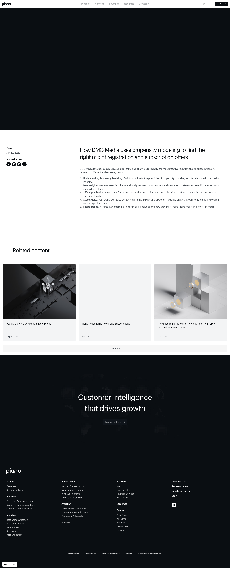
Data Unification (14, 535)
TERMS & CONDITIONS (111, 554)
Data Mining (12, 531)
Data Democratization (17, 520)
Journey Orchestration (72, 486)
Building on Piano (15, 490)
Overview (11, 486)
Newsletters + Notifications (74, 512)
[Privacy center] (198, 4)
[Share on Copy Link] (24, 164)
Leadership (122, 526)
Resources (122, 504)
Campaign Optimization (73, 516)
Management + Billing (72, 490)
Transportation (124, 490)
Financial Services (125, 494)
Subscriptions (68, 482)
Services (65, 523)
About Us (121, 519)
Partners (121, 523)
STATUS (129, 554)
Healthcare (122, 498)
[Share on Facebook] (19, 164)
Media (120, 486)
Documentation (179, 482)
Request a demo (180, 486)
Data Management (15, 524)
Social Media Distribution (73, 509)
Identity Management (72, 498)
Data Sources (13, 527)
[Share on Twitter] (8, 164)
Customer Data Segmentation (21, 505)
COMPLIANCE (91, 554)
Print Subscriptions (70, 494)
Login (174, 496)
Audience (11, 496)
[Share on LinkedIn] (14, 164)
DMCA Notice (73, 554)
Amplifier (66, 504)
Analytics (11, 515)
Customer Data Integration (19, 501)
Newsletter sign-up (181, 491)
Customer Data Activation (19, 509)
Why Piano (122, 515)
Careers (120, 530)
